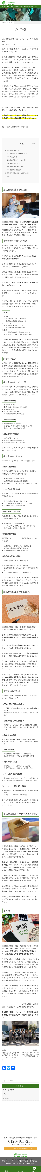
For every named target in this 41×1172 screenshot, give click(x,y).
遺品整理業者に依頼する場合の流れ (18, 173)
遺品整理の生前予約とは (14, 150)
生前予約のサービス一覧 (17, 160)
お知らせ (6, 1098)
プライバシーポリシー (9, 1161)
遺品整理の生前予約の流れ (15, 166)
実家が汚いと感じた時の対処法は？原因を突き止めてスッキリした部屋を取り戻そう (30, 1054)
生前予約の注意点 (15, 170)
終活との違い (14, 157)
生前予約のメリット (16, 163)
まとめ (9, 176)
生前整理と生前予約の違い (18, 153)
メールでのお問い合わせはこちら (22, 1148)
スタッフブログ (8, 1090)
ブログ (14, 44)
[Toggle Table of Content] (32, 143)
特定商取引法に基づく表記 (28, 1161)
